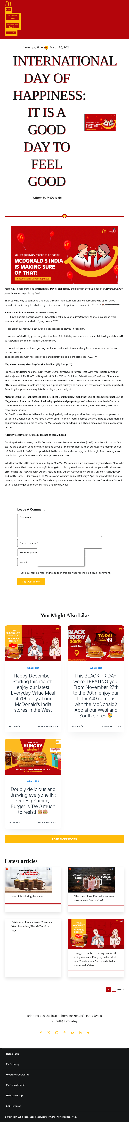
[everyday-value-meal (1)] (96, 919)
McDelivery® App (84, 475)
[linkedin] (80, 1032)
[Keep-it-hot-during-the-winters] (28, 868)
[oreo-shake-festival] (91, 868)
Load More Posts (64, 839)
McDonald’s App (48, 480)
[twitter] (49, 1032)
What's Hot (33, 667)
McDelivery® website (57, 475)
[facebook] (41, 1032)
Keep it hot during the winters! (28, 896)
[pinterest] (64, 1032)
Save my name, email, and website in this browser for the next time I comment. (65, 572)
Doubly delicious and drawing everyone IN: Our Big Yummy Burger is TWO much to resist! (33, 800)
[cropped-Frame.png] (9, 2)
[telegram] (88, 1032)
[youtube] (72, 1032)
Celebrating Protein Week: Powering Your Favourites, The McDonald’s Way (31, 926)
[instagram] (56, 1032)
